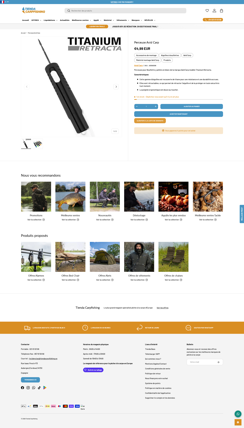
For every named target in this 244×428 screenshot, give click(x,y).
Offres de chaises (173, 275)
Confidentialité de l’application (158, 393)
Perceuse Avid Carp (34, 33)
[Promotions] (36, 197)
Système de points (152, 383)
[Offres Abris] (105, 257)
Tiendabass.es (30, 380)
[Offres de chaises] (173, 257)
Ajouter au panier (192, 106)
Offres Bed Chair (70, 275)
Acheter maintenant (179, 114)
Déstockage (139, 215)
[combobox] (125, 10)
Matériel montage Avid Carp (147, 60)
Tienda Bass (150, 349)
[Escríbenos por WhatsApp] (238, 414)
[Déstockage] (139, 197)
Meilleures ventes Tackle (208, 215)
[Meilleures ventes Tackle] (208, 197)
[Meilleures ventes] (70, 197)
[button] (221, 10)
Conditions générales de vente (157, 369)
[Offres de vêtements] (139, 257)
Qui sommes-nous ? (153, 359)
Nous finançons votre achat (156, 378)
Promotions (36, 215)
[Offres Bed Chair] (70, 257)
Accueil (23, 33)
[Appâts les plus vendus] (173, 197)
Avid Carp (187, 55)
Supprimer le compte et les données (160, 398)
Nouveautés (104, 215)
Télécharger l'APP (152, 354)
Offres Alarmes (36, 275)
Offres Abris (104, 275)
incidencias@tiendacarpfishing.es (43, 359)
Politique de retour (153, 373)
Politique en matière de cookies (158, 388)
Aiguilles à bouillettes (170, 55)
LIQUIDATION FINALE (97, 26)
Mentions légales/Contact (156, 364)
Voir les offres (162, 307)
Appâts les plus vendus (173, 215)
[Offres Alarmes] (36, 257)
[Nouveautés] (105, 197)
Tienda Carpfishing (31, 419)
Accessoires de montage (146, 55)
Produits (167, 60)
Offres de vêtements (139, 275)
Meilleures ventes (70, 215)
